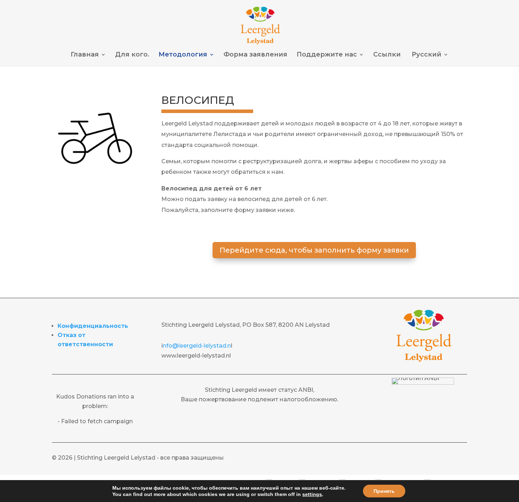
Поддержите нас (327, 55)
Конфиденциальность (93, 326)
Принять (384, 491)
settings (312, 494)
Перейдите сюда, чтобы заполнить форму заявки (314, 250)
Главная (85, 55)
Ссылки (387, 55)
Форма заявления (255, 55)
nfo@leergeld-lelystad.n (197, 345)
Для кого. (132, 55)
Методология (183, 55)
